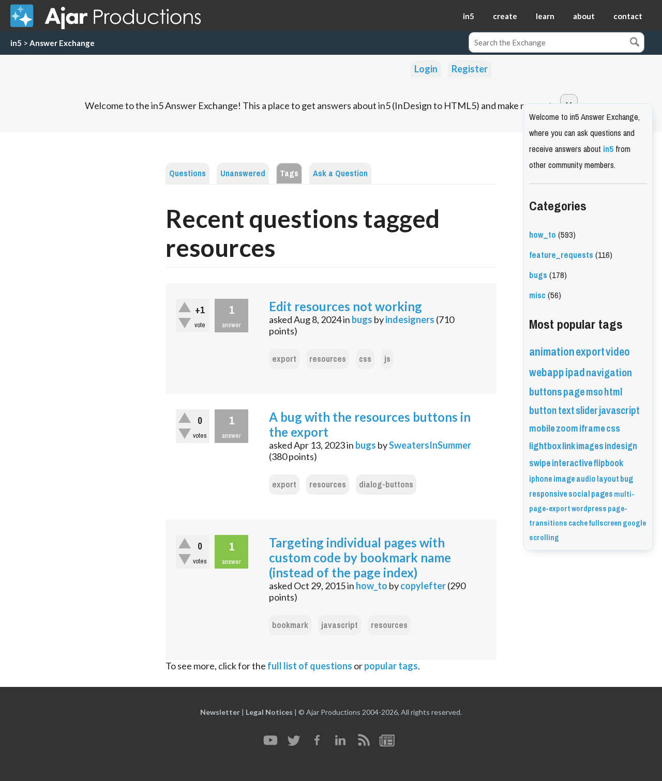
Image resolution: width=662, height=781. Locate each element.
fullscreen (605, 523)
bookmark (290, 625)
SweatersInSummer (430, 445)
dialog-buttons (386, 485)
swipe (540, 463)
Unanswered (242, 173)
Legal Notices (269, 712)
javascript (339, 625)
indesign (621, 446)
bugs (362, 319)
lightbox (545, 446)
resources (327, 359)
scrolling (544, 537)
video (618, 352)
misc (537, 295)
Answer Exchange (62, 43)
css (365, 359)
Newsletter (220, 712)
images (590, 446)
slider (587, 411)
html (613, 392)
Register (470, 68)
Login (426, 68)
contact (627, 16)
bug (626, 478)
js (387, 359)
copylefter (423, 585)
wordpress (589, 508)
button (543, 411)
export (284, 359)
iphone (540, 478)
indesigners (409, 319)
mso (594, 392)
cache (578, 523)
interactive (572, 463)
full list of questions (309, 665)
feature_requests (561, 255)
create (505, 16)
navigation (609, 372)
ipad (575, 372)
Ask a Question (340, 173)
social (579, 493)
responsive (548, 493)
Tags (289, 173)
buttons (545, 392)
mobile (542, 428)
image (564, 478)
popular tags (391, 665)
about (584, 16)
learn (545, 16)
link (568, 446)
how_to (371, 585)
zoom (567, 428)
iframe (592, 428)
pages (602, 493)
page (574, 392)
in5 (468, 16)
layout (608, 478)
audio (586, 478)
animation (552, 351)
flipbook (608, 463)
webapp (546, 372)
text (566, 411)
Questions (187, 173)
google (634, 523)
